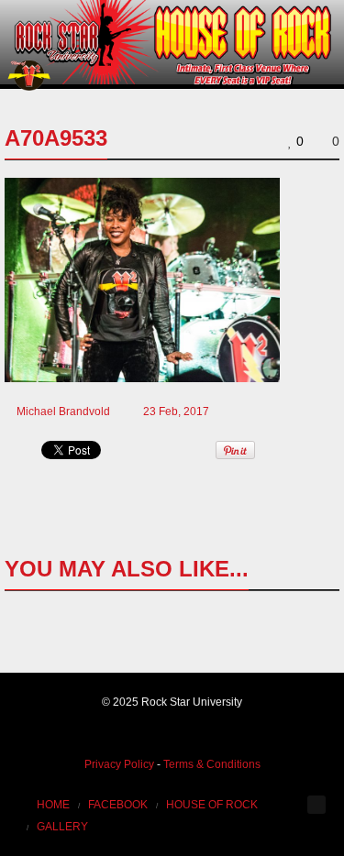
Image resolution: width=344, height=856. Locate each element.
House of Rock (212, 804)
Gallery (62, 826)
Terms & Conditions (212, 764)
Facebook (118, 804)
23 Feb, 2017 (176, 411)
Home (53, 804)
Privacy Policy (119, 764)
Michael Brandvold (63, 411)
